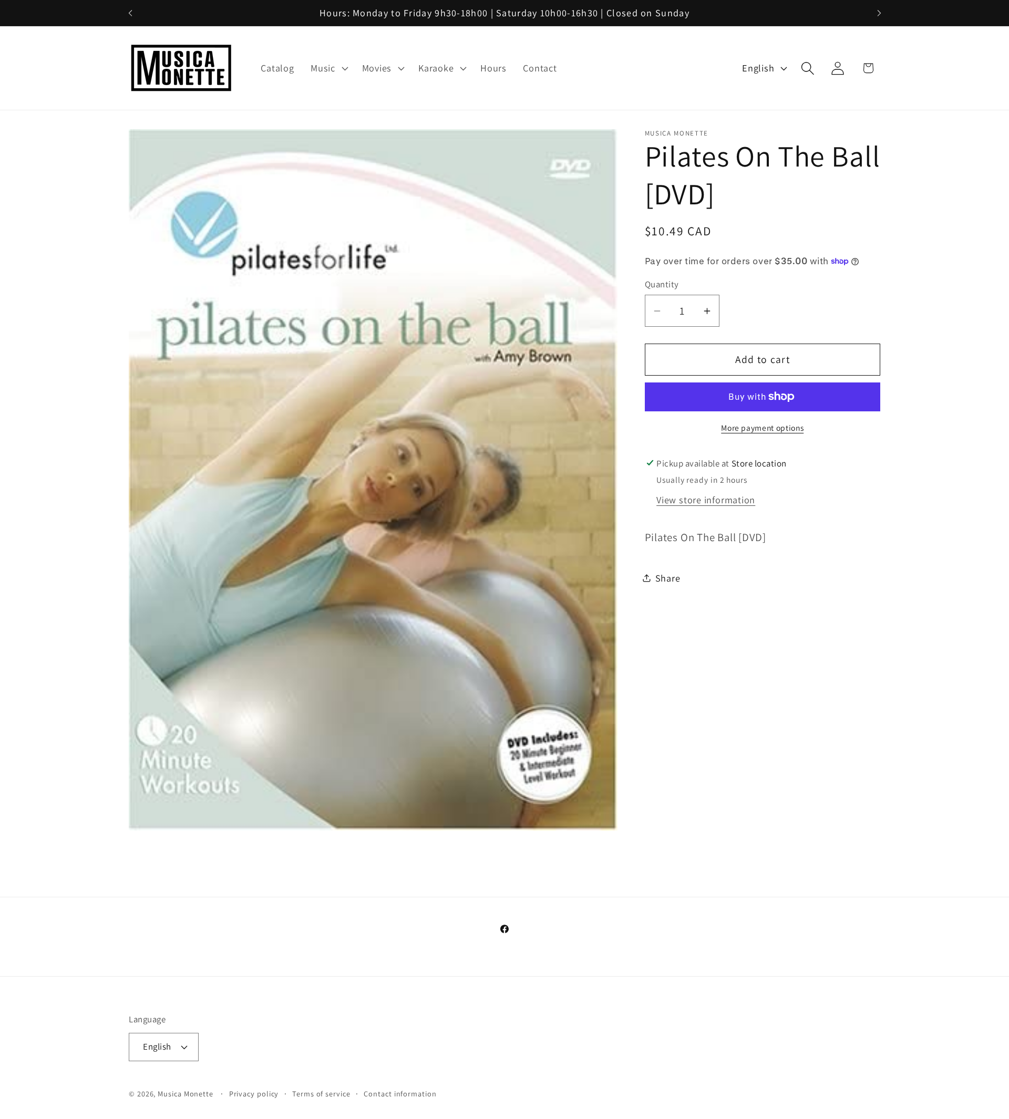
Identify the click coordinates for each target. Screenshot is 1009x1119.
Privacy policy (254, 1094)
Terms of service (321, 1094)
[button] (328, 68)
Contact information (400, 1094)
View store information (705, 499)
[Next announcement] (879, 13)
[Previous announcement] (130, 13)
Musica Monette (185, 1094)
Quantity (662, 284)
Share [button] (668, 578)
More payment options (762, 427)
